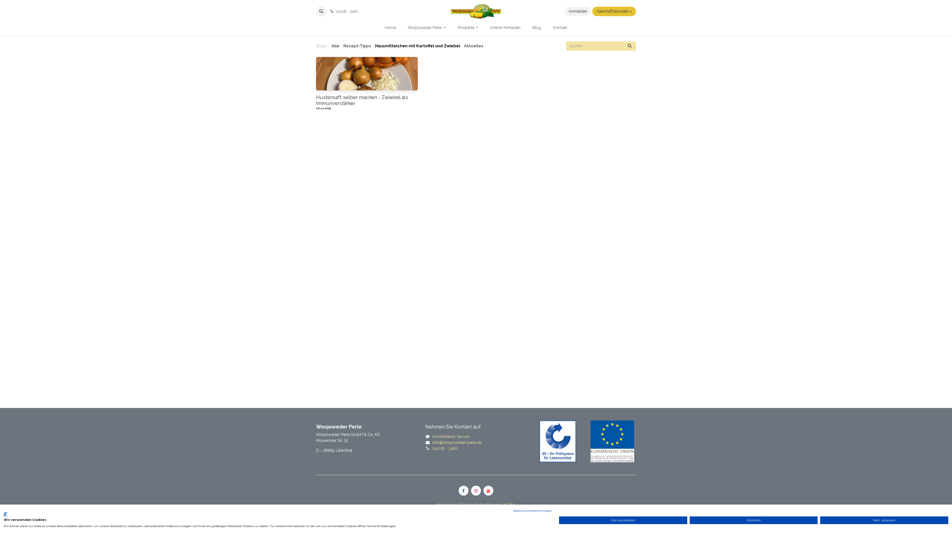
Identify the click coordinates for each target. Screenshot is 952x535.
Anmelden (577, 11)
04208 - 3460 (445, 448)
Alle (335, 46)
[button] (321, 11)
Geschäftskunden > (614, 11)
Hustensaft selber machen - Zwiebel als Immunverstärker (362, 100)
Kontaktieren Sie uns (451, 436)
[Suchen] (630, 46)
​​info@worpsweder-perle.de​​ (457, 442)
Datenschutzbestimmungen (532, 510)
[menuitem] (390, 28)
